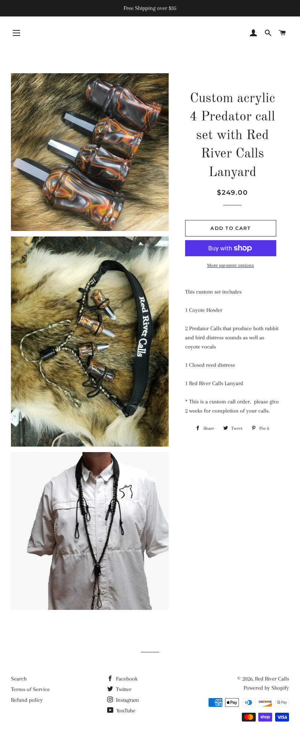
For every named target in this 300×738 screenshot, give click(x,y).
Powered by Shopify (266, 688)
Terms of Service (30, 689)
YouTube (125, 710)
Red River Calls (272, 678)
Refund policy (27, 700)
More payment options (230, 265)
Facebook (126, 678)
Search (19, 678)
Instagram (127, 700)
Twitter (123, 689)
